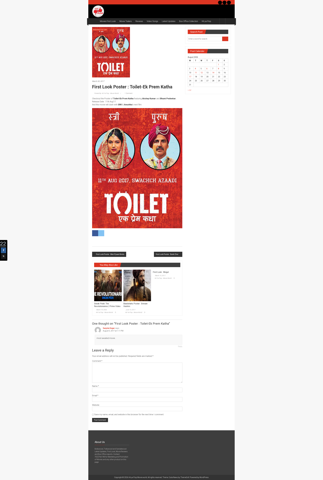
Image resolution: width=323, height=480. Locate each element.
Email (95, 395)
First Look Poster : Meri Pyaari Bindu (110, 254)
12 (202, 73)
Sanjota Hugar (109, 328)
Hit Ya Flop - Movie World (104, 312)
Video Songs (152, 21)
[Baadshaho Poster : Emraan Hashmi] (137, 285)
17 (190, 77)
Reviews (139, 21)
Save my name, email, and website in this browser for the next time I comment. (129, 414)
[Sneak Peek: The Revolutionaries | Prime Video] (108, 285)
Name (95, 386)
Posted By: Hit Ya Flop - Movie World (106, 93)
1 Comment (128, 93)
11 (196, 73)
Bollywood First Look (100, 30)
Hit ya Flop (206, 21)
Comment (97, 361)
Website (95, 405)
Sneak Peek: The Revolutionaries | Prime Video (107, 304)
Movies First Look (108, 21)
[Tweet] (3, 256)
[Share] (3, 250)
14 (213, 73)
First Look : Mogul (161, 272)
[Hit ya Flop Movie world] (95, 21)
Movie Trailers (125, 21)
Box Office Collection (188, 21)
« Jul (189, 90)
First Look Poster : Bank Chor (167, 254)
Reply (180, 346)
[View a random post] (228, 21)
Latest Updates (168, 21)
